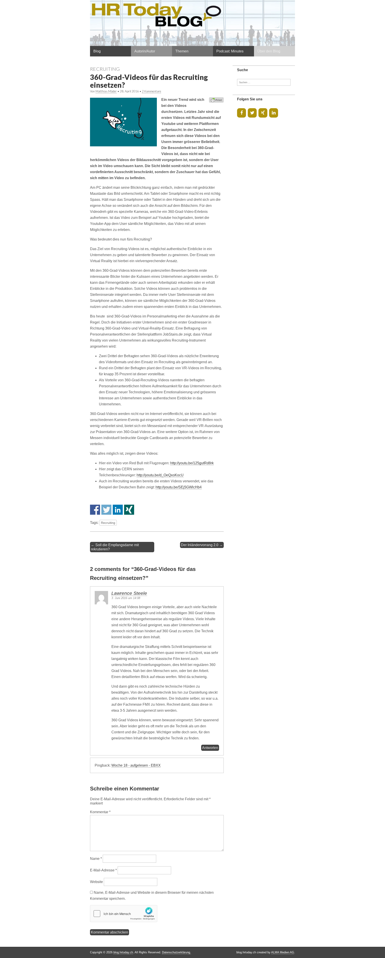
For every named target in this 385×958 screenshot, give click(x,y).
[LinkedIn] (273, 113)
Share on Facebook (95, 510)
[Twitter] (252, 113)
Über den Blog (268, 51)
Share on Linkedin (118, 510)
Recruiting (105, 69)
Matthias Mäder (106, 91)
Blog (97, 51)
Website (96, 882)
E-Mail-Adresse (103, 870)
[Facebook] (241, 113)
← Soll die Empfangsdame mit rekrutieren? (115, 547)
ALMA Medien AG (282, 952)
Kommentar (100, 812)
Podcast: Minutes (230, 51)
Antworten (210, 748)
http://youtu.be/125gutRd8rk (192, 463)
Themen (181, 51)
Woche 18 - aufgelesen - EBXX (136, 765)
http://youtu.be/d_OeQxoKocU (160, 475)
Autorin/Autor (144, 51)
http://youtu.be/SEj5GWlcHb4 (179, 487)
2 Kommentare (151, 91)
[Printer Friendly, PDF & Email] (216, 100)
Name (96, 859)
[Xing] (262, 113)
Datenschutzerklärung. (176, 952)
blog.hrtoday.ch (123, 952)
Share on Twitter (106, 510)
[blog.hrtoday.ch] (192, 23)
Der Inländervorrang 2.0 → (202, 545)
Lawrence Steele (129, 593)
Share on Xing (129, 510)
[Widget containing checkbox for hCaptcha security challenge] (123, 913)
